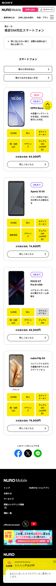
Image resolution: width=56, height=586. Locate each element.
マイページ (48, 9)
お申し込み (30, 9)
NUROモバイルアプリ (39, 488)
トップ (7, 488)
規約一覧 (8, 513)
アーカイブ (9, 499)
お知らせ (8, 493)
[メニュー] (52, 18)
